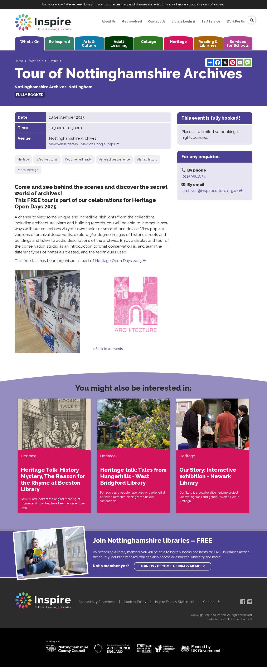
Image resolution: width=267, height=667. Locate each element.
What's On (29, 41)
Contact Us (156, 21)
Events (53, 61)
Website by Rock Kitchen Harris (228, 619)
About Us (109, 21)
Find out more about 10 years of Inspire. (195, 4)
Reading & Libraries (208, 43)
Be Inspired (59, 41)
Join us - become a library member (173, 566)
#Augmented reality (78, 159)
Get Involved (132, 21)
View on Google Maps (98, 144)
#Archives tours (47, 159)
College (148, 41)
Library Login (182, 21)
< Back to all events (108, 349)
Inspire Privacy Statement (174, 602)
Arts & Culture (89, 43)
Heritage (178, 41)
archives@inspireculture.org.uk (210, 190)
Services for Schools (238, 43)
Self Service (211, 21)
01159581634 (194, 176)
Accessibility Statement (96, 602)
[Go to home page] (43, 22)
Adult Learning (119, 43)
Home (19, 61)
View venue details (63, 144)
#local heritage (28, 170)
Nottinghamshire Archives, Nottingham (53, 86)
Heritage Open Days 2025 (118, 260)
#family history (147, 159)
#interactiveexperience (114, 159)
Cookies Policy (135, 602)
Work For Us (236, 21)
